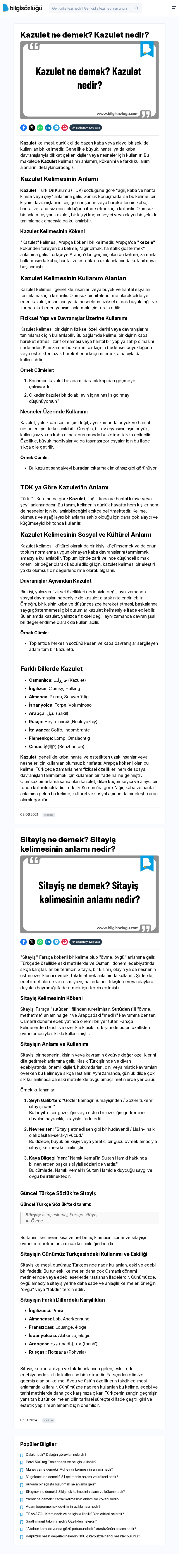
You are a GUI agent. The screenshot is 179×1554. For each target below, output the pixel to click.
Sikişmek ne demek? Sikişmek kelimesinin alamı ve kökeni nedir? (75, 1491)
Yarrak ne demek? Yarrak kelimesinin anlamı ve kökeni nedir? (72, 1499)
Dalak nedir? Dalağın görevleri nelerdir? (56, 1454)
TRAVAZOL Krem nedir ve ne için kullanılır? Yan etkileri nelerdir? (75, 1514)
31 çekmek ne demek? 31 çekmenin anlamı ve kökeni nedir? (72, 1477)
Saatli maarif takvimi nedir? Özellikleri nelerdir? (61, 1521)
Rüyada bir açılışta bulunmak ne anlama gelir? (61, 1484)
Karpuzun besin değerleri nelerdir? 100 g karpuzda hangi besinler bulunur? (83, 1536)
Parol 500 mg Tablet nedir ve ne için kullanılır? (61, 1462)
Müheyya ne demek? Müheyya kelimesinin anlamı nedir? (69, 1469)
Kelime (48, 814)
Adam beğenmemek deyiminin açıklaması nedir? (63, 1506)
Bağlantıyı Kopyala (88, 127)
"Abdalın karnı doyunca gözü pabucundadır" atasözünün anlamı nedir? (81, 1528)
